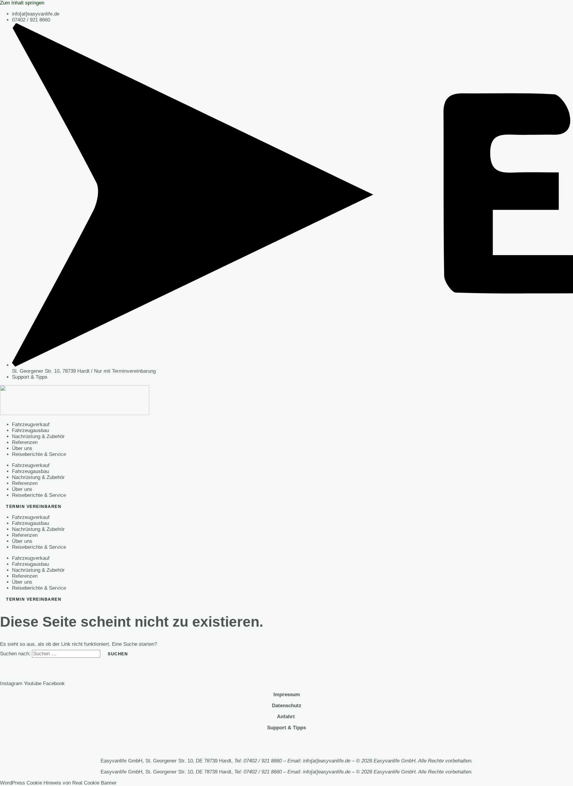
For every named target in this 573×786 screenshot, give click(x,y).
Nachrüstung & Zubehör (38, 436)
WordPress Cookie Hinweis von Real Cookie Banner (58, 783)
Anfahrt (286, 716)
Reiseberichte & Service (39, 454)
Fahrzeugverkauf (31, 424)
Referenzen (25, 442)
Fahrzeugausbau (30, 430)
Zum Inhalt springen (22, 3)
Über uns (22, 448)
